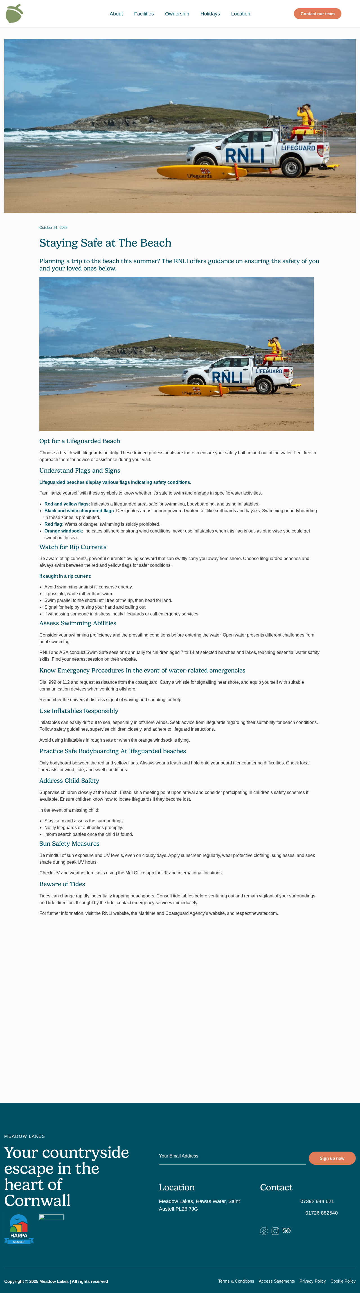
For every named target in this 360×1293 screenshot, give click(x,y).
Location (240, 14)
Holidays (210, 14)
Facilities (144, 14)
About (116, 14)
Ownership (177, 14)
